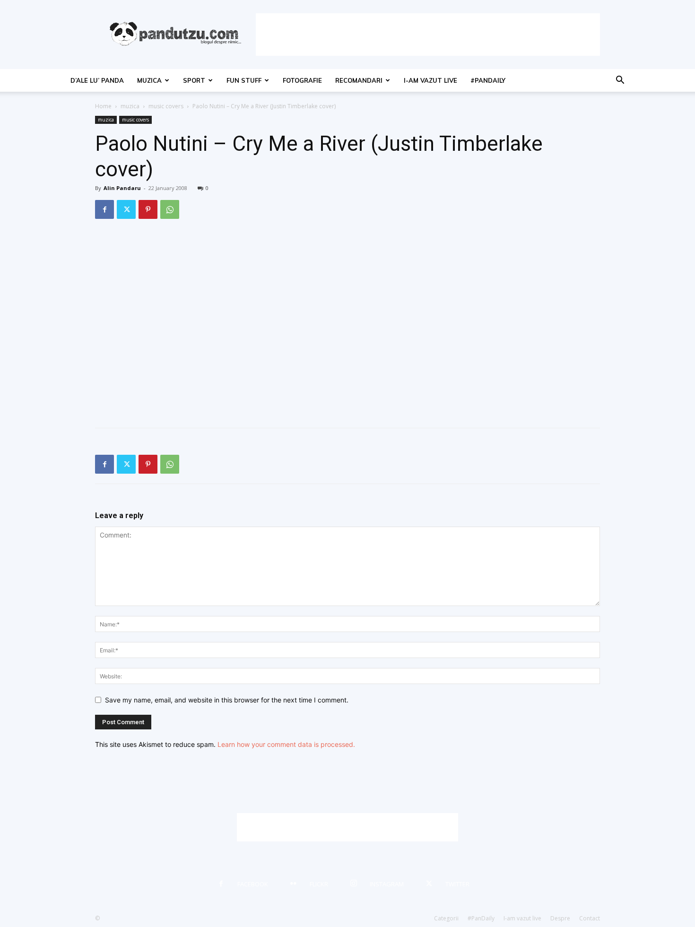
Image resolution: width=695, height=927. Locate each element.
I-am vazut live (430, 80)
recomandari (358, 80)
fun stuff (243, 80)
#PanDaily (487, 80)
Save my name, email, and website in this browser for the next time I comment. (226, 700)
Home (103, 106)
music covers (165, 106)
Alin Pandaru (122, 187)
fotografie (302, 80)
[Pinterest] (148, 209)
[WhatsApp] (169, 209)
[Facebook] (104, 209)
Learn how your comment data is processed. (286, 744)
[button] (619, 81)
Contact (589, 918)
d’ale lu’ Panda (97, 80)
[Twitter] (126, 209)
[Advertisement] (428, 34)
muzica (149, 80)
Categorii (446, 918)
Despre (560, 918)
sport (194, 80)
